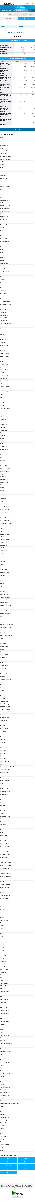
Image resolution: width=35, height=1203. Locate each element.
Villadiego (2, 1032)
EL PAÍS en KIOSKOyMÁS (27, 1186)
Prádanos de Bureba (4, 734)
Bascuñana (2, 227)
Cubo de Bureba (3, 378)
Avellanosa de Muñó (4, 200)
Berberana (2, 235)
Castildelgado (3, 309)
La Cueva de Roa (4, 526)
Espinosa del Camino (4, 389)
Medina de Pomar (4, 594)
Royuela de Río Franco (5, 824)
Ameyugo (2, 164)
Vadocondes (3, 972)
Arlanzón (2, 192)
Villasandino (3, 1109)
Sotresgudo (2, 917)
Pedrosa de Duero (4, 698)
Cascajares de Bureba (5, 301)
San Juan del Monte (4, 849)
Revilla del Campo (4, 805)
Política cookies (4, 1186)
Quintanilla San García (5, 775)
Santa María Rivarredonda (6, 881)
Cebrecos (2, 337)
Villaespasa (2, 1040)
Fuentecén (2, 422)
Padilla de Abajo (3, 668)
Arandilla (2, 172)
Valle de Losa (3, 988)
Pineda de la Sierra (4, 717)
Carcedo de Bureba (4, 285)
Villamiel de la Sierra (4, 1081)
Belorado (2, 233)
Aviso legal (21, 1185)
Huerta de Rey (3, 485)
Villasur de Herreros (4, 1111)
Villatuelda (2, 1114)
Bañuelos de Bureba (4, 208)
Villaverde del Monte (4, 1117)
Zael (1, 1142)
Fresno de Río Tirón (4, 411)
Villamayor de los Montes (5, 1070)
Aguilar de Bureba (4, 145)
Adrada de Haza (3, 140)
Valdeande (2, 975)
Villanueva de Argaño (5, 1087)
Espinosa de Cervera (4, 386)
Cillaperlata (2, 350)
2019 (4, 14)
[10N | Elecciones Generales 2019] (17, 7)
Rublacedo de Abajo (4, 829)
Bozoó (1, 244)
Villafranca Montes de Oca (6, 1043)
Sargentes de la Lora (5, 898)
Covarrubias (3, 372)
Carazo (1, 282)
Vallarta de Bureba (4, 983)
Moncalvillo (2, 632)
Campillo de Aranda (4, 271)
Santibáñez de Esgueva (5, 887)
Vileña (1, 1029)
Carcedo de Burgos (4, 287)
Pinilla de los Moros (4, 725)
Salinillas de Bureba (4, 843)
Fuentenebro (3, 433)
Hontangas (2, 460)
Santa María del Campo (5, 873)
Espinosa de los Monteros (6, 391)
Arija (1, 189)
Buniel (1, 255)
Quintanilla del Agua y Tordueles (7, 766)
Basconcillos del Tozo (5, 224)
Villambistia (2, 1076)
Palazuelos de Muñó (4, 684)
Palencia (26, 1161)
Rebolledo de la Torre (5, 788)
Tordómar (2, 939)
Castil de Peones (4, 312)
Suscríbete (27, 3)
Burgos (1, 257)
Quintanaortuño (3, 756)
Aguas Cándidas (3, 142)
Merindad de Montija (4, 602)
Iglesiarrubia (3, 498)
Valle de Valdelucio (4, 1013)
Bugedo (2, 252)
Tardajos (2, 925)
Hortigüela (2, 474)
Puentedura (2, 742)
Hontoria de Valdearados (5, 468)
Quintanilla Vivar (3, 777)
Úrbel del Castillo (4, 969)
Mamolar (2, 583)
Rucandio (2, 832)
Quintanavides (3, 764)
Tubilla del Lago (3, 966)
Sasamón (2, 903)
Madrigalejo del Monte (5, 572)
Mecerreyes (2, 591)
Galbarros (2, 438)
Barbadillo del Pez (4, 216)
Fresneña (2, 405)
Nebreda (2, 649)
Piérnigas (2, 714)
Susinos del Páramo (4, 920)
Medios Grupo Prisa (17, 1197)
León (8, 1161)
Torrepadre (2, 950)
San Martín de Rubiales (5, 854)
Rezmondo (2, 813)
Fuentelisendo (3, 427)
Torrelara (2, 947)
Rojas (1, 821)
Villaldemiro (2, 1065)
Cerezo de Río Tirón (4, 342)
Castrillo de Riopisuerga (5, 323)
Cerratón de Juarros (4, 345)
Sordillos (2, 909)
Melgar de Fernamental (5, 597)
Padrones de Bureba (4, 673)
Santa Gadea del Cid (4, 868)
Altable (1, 161)
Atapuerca (2, 197)
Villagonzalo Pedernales (5, 1051)
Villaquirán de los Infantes (6, 1100)
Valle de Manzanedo (4, 991)
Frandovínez (3, 400)
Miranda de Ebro (3, 619)
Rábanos (2, 783)
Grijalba (2, 441)
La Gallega (2, 528)
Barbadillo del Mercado (5, 213)
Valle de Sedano (3, 1002)
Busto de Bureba (4, 260)
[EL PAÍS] (9, 3)
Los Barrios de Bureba (5, 567)
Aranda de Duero (4, 170)
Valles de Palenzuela (4, 1021)
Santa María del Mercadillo (6, 879)
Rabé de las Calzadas (5, 786)
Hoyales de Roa (3, 476)
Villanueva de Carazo (5, 1090)
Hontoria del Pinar (4, 465)
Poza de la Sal (3, 731)
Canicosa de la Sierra (5, 276)
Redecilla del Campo (4, 794)
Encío (1, 383)
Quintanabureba (3, 747)
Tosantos (2, 958)
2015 (24, 14)
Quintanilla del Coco (4, 772)
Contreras (2, 367)
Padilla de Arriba (4, 671)
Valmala (2, 1027)
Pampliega (2, 687)
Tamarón (2, 923)
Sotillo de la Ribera (4, 912)
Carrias (1, 298)
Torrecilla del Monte (4, 942)
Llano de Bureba (3, 556)
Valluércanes (3, 1024)
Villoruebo (2, 1131)
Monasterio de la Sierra (5, 627)
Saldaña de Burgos (4, 840)
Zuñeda (1, 1150)
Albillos (1, 148)
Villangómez (3, 1084)
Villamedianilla (3, 1079)
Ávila (8, 1158)
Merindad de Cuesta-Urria (6, 599)
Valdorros (2, 980)
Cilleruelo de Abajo (4, 353)
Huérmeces (2, 479)
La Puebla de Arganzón (5, 534)
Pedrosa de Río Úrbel (5, 706)
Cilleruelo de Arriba (4, 356)
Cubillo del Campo (4, 375)
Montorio (2, 638)
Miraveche (2, 621)
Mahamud (2, 575)
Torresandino (3, 953)
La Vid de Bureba (4, 547)
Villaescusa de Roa (4, 1035)
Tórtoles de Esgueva (4, 955)
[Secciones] (2, 3)
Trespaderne (3, 961)
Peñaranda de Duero (5, 709)
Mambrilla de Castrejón (5, 578)
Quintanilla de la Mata (5, 769)
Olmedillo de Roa (4, 654)
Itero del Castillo (3, 506)
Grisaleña (2, 443)
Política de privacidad (28, 1185)
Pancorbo (2, 690)
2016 (17, 14)
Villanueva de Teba (4, 1095)
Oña (1, 660)
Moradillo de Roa (4, 641)
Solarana (2, 906)
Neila (1, 652)
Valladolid (26, 1168)
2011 (31, 14)
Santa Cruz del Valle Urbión (6, 865)
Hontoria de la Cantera (5, 463)
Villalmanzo (2, 1068)
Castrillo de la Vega (4, 318)
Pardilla (2, 693)
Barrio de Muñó (3, 219)
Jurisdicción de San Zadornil (6, 523)
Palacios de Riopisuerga (5, 679)
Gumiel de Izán (3, 446)
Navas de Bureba (4, 646)
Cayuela (2, 334)
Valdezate (2, 977)
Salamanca (8, 1165)
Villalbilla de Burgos (4, 1059)
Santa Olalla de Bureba (5, 884)
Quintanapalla (3, 758)
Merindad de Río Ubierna (5, 605)
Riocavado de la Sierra (5, 816)
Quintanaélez (3, 753)
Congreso (8, 18)
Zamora (8, 1172)
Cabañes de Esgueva (4, 263)
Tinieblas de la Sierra (5, 933)
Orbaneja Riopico (4, 665)
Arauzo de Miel (3, 175)
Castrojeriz (2, 328)
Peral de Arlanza (4, 712)
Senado (26, 18)
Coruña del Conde (4, 370)
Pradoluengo (3, 736)
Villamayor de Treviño (5, 1073)
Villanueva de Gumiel (5, 1092)
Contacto (2, 1185)
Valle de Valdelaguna (4, 1010)
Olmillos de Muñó (4, 657)
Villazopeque (3, 1125)
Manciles (2, 586)
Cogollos (2, 361)
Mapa (27, 10)
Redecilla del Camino (5, 791)
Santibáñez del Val (4, 890)
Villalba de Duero (4, 1057)
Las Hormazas (3, 542)
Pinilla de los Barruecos (5, 723)
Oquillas (2, 662)
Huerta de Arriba (4, 482)
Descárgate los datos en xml (17, 129)
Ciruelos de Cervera (4, 359)
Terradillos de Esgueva (5, 931)
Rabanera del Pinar (4, 780)
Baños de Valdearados (5, 205)
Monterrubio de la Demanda (6, 635)
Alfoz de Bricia (3, 153)
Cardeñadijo (3, 290)
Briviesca (2, 249)
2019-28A (10, 14)
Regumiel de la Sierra (5, 797)
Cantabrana (2, 279)
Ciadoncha (2, 348)
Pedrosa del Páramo (4, 701)
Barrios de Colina (4, 222)
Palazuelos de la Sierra (5, 682)
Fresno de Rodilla (4, 413)
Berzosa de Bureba (4, 241)
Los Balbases (3, 564)
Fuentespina (3, 435)
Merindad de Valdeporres (5, 610)
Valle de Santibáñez (4, 999)
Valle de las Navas (4, 985)
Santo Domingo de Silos (5, 892)
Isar (1, 504)
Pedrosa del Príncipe (5, 704)
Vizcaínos (2, 1139)
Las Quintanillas (3, 545)
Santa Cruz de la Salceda (5, 862)
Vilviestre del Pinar (4, 1136)
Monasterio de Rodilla (5, 630)
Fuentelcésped (3, 424)
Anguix (1, 167)
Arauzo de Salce (3, 178)
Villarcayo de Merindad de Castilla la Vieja (9, 1103)
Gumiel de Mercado (4, 449)
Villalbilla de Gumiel (4, 1062)
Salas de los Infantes (4, 838)
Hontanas (2, 457)
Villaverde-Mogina (4, 1120)
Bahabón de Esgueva (5, 203)
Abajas (1, 137)
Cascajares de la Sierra (5, 304)
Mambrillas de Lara (4, 580)
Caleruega (2, 268)
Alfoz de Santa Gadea (5, 159)
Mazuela (2, 589)
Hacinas (2, 452)
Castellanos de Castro (5, 307)
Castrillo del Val (3, 320)
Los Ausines (2, 561)
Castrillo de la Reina (4, 315)
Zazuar (1, 1147)
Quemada (2, 745)
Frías (1, 416)
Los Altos (2, 558)
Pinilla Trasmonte (4, 728)
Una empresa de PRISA (17, 1193)
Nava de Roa (3, 643)
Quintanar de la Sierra (5, 761)
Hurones (2, 490)
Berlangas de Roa (4, 238)
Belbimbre (2, 230)
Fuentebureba (3, 419)
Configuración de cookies (14, 1186)
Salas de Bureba (3, 835)
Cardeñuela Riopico (4, 296)
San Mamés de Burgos (5, 851)
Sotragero (2, 914)
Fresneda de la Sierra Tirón (6, 402)
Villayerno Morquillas (5, 1122)
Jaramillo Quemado (4, 512)
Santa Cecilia (3, 860)
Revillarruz (2, 808)
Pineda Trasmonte (4, 720)
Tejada (1, 928)
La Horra (2, 531)
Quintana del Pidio (4, 750)
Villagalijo (2, 1048)
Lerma (1, 553)
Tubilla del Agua (3, 964)
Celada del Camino (4, 339)
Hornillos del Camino (4, 471)
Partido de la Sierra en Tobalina (7, 695)
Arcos (1, 183)
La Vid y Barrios (3, 550)
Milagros (2, 616)
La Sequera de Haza (4, 539)
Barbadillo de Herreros (5, 211)
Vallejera (2, 1018)
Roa (1, 818)
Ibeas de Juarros (4, 493)
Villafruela (2, 1046)
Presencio (2, 739)
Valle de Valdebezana (5, 1007)
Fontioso (2, 397)
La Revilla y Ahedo (4, 537)
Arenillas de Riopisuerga (5, 186)
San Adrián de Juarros (5, 846)
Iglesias (1, 501)
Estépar (2, 394)
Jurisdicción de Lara (4, 520)
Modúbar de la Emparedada (6, 624)
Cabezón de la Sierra (5, 266)
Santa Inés (2, 871)
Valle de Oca (3, 996)
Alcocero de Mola (4, 151)
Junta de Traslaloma (4, 515)
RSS (18, 1188)
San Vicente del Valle (5, 895)
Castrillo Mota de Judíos (5, 326)
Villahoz (2, 1054)
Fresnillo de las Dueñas (5, 408)
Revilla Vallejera (3, 810)
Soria (8, 1168)
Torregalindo (3, 944)
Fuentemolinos (3, 430)
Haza (1, 454)
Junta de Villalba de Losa (5, 517)
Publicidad (16, 1185)
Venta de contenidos (9, 1185)
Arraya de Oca (3, 194)
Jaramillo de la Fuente (5, 509)
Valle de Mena (3, 994)
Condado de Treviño (4, 364)
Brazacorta (2, 246)
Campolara (2, 274)
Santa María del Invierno (5, 876)
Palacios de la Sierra (4, 676)
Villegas (2, 1128)
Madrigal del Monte (4, 569)
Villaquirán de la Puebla (5, 1098)
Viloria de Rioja (3, 1133)
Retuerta (2, 802)
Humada (2, 487)
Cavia (1, 331)
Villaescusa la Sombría (5, 1038)
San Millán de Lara (4, 857)
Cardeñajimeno (3, 293)
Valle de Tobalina (4, 1005)
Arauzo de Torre (3, 181)
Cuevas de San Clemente (5, 380)
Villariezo (2, 1106)
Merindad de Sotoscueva (5, 608)
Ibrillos (1, 495)
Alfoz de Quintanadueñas (5, 156)
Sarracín (2, 901)
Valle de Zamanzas (4, 1016)
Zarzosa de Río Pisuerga (5, 1144)
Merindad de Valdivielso (5, 613)
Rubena (2, 827)
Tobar (1, 936)
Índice (15, 1188)
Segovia (26, 1165)
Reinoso (2, 799)
